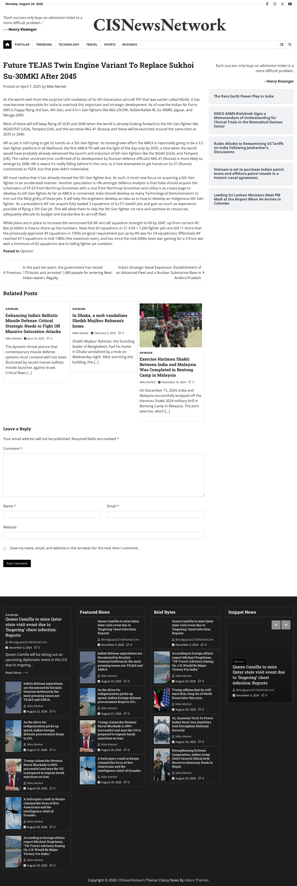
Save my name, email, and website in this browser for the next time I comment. (74, 548)
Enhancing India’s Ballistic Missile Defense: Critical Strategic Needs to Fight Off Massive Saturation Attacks (33, 323)
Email (113, 506)
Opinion (26, 251)
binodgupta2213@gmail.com (28, 642)
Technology (68, 44)
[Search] (289, 44)
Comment (12, 448)
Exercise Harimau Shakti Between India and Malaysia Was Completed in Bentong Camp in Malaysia (168, 367)
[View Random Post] (281, 44)
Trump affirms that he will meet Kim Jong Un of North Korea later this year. (192, 694)
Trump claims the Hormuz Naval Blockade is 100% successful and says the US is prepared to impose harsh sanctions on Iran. (43, 768)
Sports (110, 44)
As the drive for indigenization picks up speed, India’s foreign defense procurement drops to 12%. (43, 730)
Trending (44, 44)
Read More (13, 673)
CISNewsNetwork (159, 24)
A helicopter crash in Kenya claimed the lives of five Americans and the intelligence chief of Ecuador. (44, 807)
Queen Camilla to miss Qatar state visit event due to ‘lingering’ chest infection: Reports (33, 627)
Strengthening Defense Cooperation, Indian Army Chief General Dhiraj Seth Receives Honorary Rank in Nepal (192, 758)
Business (129, 44)
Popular (22, 44)
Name (9, 506)
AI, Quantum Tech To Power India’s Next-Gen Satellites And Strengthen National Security (192, 724)
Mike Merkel (56, 86)
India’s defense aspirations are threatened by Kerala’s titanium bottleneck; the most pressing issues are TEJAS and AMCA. (43, 691)
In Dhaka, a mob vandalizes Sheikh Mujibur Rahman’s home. (99, 321)
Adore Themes (197, 880)
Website (10, 527)
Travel (91, 44)
